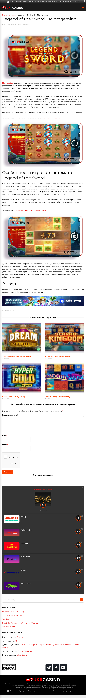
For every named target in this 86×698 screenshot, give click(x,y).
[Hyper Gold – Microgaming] (21, 393)
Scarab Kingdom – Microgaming (58, 356)
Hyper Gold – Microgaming (13, 396)
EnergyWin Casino (25, 651)
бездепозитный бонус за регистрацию (31, 210)
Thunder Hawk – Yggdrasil (12, 615)
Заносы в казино (18, 686)
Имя (4, 436)
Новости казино (62, 684)
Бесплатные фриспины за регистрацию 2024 (32, 688)
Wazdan (5, 619)
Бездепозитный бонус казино (66, 686)
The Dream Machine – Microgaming (17, 356)
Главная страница (9, 15)
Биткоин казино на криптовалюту (40, 686)
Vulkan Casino (26, 530)
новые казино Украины (50, 118)
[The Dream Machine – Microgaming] (21, 352)
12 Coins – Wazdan (9, 627)
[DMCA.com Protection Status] (9, 670)
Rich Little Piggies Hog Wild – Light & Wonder (20, 623)
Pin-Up (23, 516)
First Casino (25, 557)
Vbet (17, 641)
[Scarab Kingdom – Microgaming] (64, 352)
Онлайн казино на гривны (14, 684)
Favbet (23, 570)
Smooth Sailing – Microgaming (57, 396)
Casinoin (20, 637)
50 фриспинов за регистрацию (62, 688)
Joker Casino (26, 583)
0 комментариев (10, 25)
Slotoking (24, 543)
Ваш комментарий (10, 415)
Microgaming (7, 83)
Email (4, 445)
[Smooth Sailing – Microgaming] (64, 393)
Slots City (43, 510)
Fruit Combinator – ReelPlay (13, 612)
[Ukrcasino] (12, 8)
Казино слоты (76, 684)
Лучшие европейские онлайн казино (40, 684)
